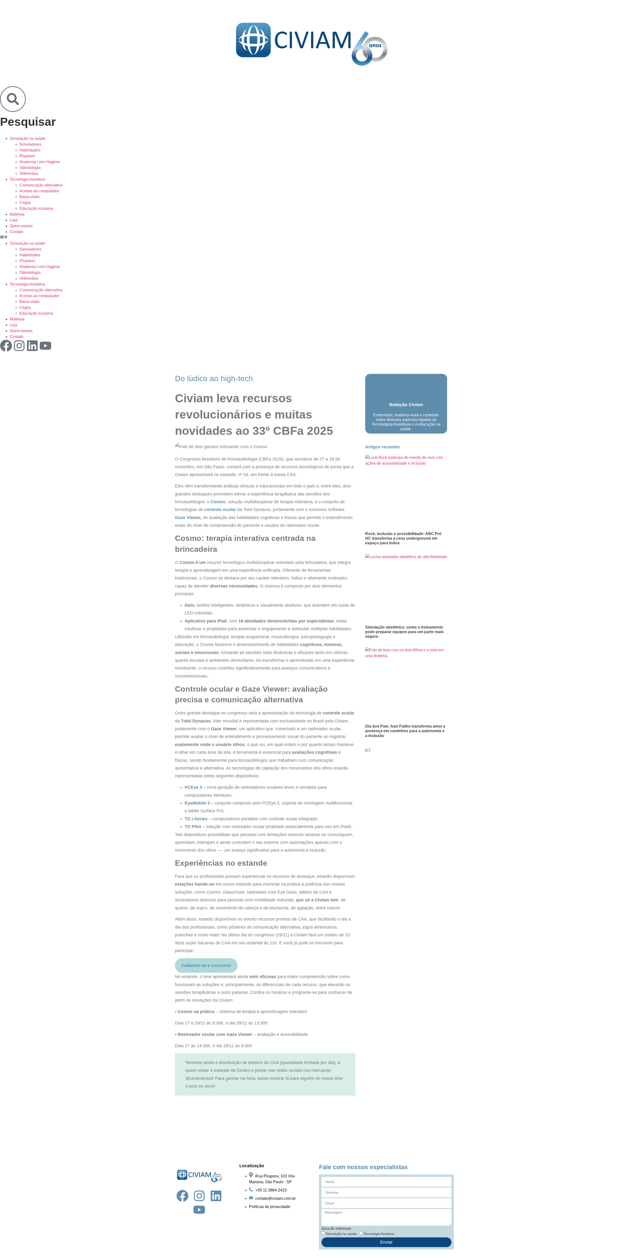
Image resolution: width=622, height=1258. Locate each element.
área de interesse (336, 1229)
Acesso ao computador (39, 191)
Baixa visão (29, 197)
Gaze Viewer (187, 517)
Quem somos (21, 226)
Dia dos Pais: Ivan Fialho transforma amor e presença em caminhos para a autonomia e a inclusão (405, 731)
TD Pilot (193, 826)
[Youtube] (45, 346)
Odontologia (30, 168)
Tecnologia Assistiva (27, 179)
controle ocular (220, 509)
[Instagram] (19, 346)
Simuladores (30, 144)
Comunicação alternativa (40, 185)
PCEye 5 (193, 787)
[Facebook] (6, 346)
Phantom (27, 156)
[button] (311, 238)
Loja (13, 220)
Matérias (17, 214)
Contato (16, 232)
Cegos (25, 203)
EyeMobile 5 (197, 803)
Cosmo (218, 501)
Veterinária (28, 173)
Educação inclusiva (36, 208)
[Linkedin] (32, 346)
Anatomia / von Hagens (39, 162)
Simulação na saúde (27, 138)
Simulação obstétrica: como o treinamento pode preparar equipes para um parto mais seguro (404, 631)
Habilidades (29, 150)
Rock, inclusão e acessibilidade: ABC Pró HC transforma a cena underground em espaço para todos (403, 538)
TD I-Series (196, 818)
